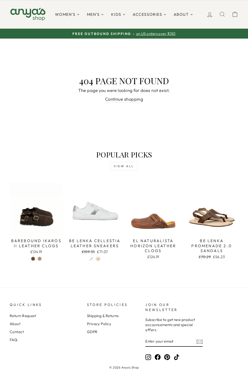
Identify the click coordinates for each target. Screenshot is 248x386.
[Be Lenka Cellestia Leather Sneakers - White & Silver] (91, 258)
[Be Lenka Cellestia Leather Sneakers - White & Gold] (98, 258)
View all (124, 166)
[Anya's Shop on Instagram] (148, 357)
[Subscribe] (199, 341)
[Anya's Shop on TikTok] (176, 357)
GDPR (92, 331)
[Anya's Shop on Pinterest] (167, 357)
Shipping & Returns (103, 315)
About (15, 323)
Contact (17, 331)
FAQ (13, 339)
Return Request (23, 315)
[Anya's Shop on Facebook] (158, 357)
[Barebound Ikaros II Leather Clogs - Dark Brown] (33, 258)
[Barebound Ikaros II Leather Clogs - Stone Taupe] (39, 258)
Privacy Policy (99, 323)
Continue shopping (124, 99)
